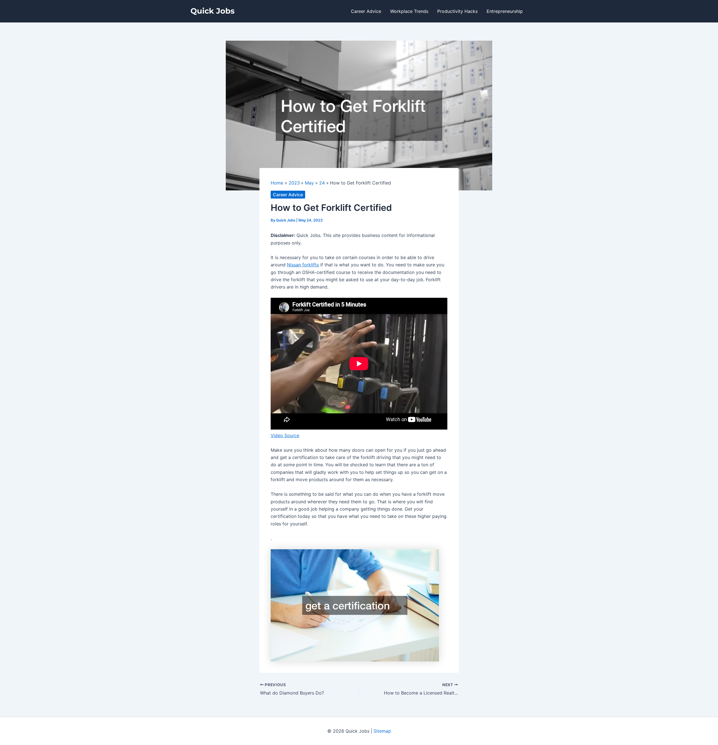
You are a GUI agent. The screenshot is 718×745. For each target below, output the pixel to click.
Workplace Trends (409, 11)
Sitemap (382, 731)
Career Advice (366, 11)
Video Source (285, 435)
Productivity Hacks (457, 11)
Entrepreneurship (505, 11)
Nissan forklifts (303, 264)
